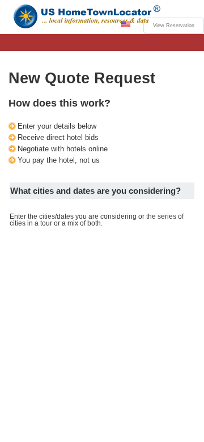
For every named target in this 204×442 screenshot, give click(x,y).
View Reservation (173, 25)
